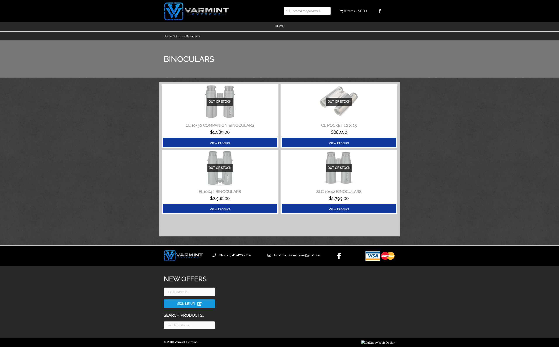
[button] (189, 303)
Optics (179, 36)
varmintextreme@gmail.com (302, 255)
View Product (220, 143)
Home (279, 26)
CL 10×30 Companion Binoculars (220, 125)
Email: (278, 255)
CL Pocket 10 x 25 (339, 125)
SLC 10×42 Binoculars (339, 191)
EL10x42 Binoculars (220, 191)
